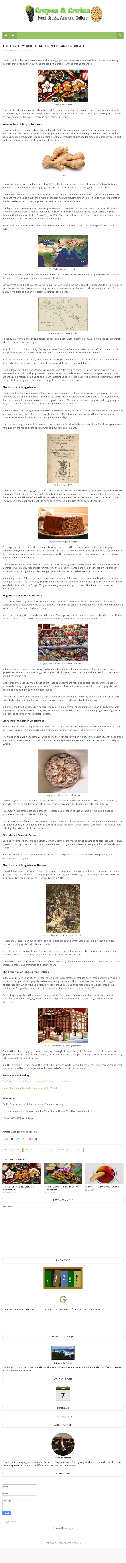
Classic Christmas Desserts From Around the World (29, 1087)
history (60, 1150)
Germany (49, 1150)
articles (17, 1150)
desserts (29, 1150)
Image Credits (9, 1521)
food (39, 1150)
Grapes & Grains (72, 1543)
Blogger (69, 1528)
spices (79, 1150)
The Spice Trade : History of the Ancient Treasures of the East (35, 1080)
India (70, 1150)
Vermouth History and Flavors (102, 1186)
